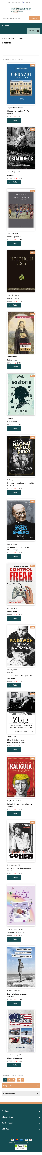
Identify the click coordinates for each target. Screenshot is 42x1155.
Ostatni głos (11, 175)
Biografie (7, 1086)
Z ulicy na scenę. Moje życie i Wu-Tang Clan (20, 677)
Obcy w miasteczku (14, 1058)
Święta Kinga (12, 360)
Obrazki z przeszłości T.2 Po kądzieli (18, 112)
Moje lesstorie (12, 421)
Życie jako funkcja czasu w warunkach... (17, 995)
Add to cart (13, 120)
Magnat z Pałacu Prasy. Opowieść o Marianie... (20, 484)
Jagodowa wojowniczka (16, 932)
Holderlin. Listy (13, 298)
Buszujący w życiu (14, 237)
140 (19, 1079)
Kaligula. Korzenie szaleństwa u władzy (19, 805)
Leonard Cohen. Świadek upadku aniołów (19, 869)
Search (34, 18)
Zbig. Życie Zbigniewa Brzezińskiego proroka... (16, 741)
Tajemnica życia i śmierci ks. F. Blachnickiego (19, 548)
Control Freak (12, 611)
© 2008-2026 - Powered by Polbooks (21, 1143)
